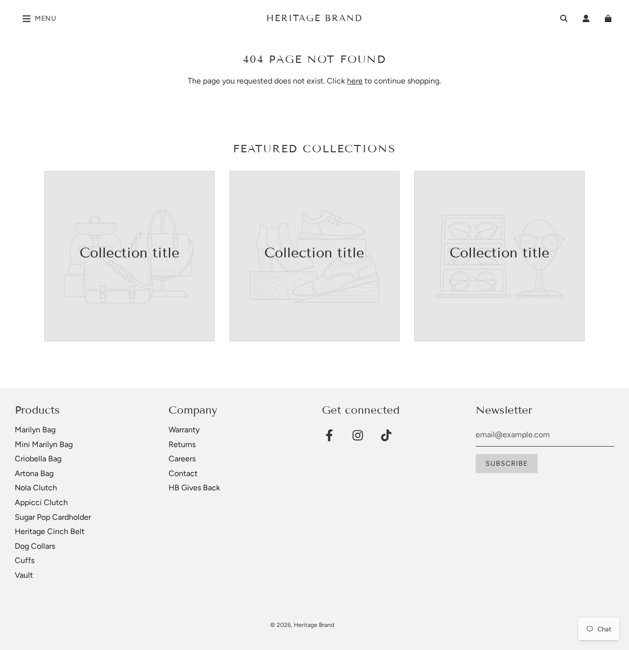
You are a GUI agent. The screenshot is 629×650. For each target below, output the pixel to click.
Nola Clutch (36, 487)
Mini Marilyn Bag (44, 444)
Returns (182, 444)
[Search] (564, 18)
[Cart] (609, 18)
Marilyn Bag (35, 429)
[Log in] (586, 18)
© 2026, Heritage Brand (302, 625)
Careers (182, 458)
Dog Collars (35, 546)
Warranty (184, 429)
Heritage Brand (314, 18)
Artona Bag (34, 473)
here (355, 80)
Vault (24, 575)
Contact (183, 473)
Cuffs (24, 560)
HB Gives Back (194, 487)
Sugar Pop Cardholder (53, 517)
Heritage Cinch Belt (50, 531)
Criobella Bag (38, 458)
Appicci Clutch (41, 502)
